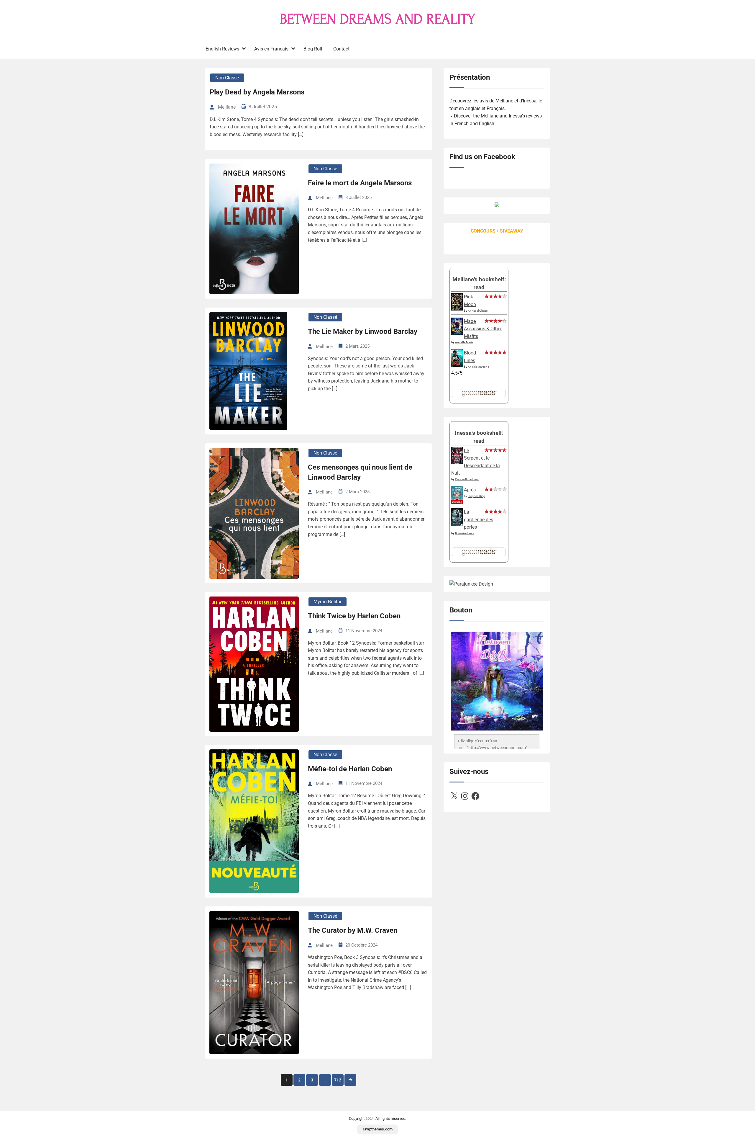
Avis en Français (271, 49)
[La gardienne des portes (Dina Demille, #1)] (457, 524)
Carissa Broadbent (467, 479)
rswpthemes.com (378, 1129)
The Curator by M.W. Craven (352, 930)
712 (337, 1080)
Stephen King (476, 496)
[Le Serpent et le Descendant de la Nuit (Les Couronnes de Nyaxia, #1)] (457, 462)
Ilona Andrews (464, 533)
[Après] (457, 503)
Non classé (227, 78)
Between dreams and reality (377, 19)
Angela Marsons (478, 366)
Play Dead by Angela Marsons (257, 92)
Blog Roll (312, 49)
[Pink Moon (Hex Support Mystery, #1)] (457, 309)
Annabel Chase (478, 310)
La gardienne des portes (478, 519)
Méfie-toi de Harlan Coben (350, 769)
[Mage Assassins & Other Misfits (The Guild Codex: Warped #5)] (457, 333)
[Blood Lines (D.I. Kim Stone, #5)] (457, 365)
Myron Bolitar (328, 601)
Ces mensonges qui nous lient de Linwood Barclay (360, 472)
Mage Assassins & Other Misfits (483, 328)
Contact (341, 49)
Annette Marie (464, 342)
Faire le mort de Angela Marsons (360, 183)
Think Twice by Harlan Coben (354, 616)
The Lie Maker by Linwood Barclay (362, 331)
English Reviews (222, 49)
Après (470, 490)
